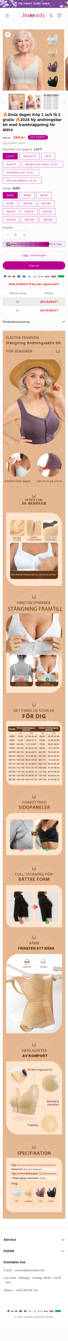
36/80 (10, 195)
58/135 (47, 219)
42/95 (10, 203)
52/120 (47, 211)
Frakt (5, 143)
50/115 (29, 211)
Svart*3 (11, 164)
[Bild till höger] (64, 103)
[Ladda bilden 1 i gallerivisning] (16, 101)
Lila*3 (10, 156)
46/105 (46, 203)
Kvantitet (8, 227)
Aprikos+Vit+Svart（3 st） (42, 164)
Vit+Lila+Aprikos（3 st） (22, 180)
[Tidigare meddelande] (7, 4)
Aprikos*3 (29, 156)
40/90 (44, 195)
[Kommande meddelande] (61, 4)
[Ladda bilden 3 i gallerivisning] (51, 101)
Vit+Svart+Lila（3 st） (21, 172)
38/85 (27, 195)
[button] (7, 15)
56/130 (29, 219)
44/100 (27, 203)
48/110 (11, 211)
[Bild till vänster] (4, 103)
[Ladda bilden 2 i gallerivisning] (34, 101)
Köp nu (34, 265)
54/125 (11, 219)
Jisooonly (28, 1317)
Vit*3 (48, 156)
